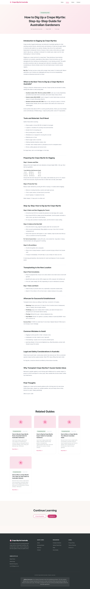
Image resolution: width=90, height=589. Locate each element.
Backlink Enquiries (14, 563)
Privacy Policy (72, 542)
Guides (67, 2)
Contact (78, 2)
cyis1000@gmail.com (14, 566)
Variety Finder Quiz (57, 545)
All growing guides (39, 516)
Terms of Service (72, 545)
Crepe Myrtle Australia (19, 2)
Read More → (15, 449)
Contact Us (71, 547)
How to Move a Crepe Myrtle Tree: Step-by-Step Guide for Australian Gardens (20, 476)
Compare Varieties (57, 542)
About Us (39, 547)
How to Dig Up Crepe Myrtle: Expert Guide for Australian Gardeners (45, 435)
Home (62, 2)
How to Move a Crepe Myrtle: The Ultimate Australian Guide (69, 435)
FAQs (54, 547)
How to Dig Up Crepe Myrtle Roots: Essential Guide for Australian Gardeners (20, 435)
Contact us (52, 516)
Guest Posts (12, 559)
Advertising (12, 561)
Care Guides (55, 550)
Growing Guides (40, 545)
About (72, 2)
